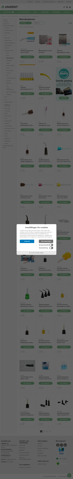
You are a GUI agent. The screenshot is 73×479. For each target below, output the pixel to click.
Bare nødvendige (46, 241)
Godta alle (27, 241)
